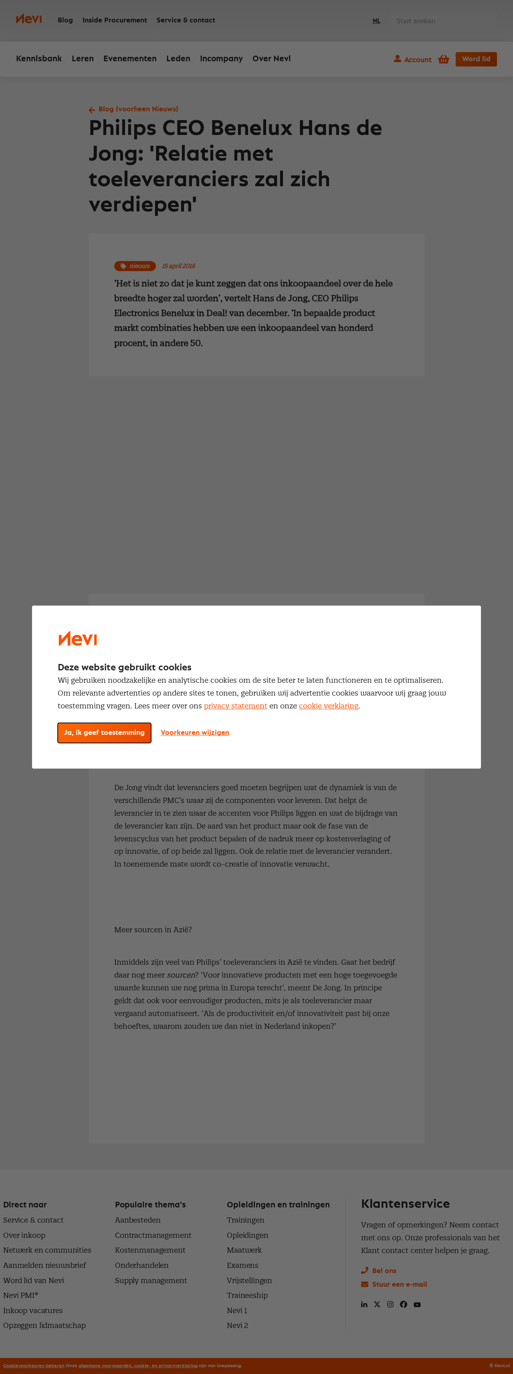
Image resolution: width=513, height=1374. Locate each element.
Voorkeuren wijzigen (195, 732)
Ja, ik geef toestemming (104, 732)
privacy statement (235, 705)
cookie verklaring (328, 705)
